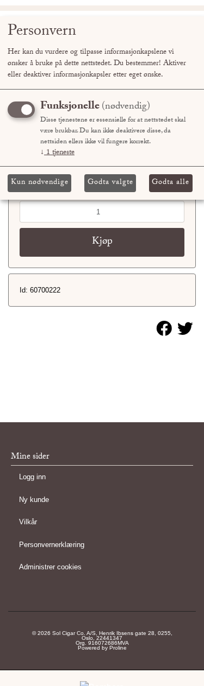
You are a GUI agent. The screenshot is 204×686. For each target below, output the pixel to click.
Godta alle (170, 182)
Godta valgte (110, 182)
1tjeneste (57, 153)
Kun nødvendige (40, 182)
